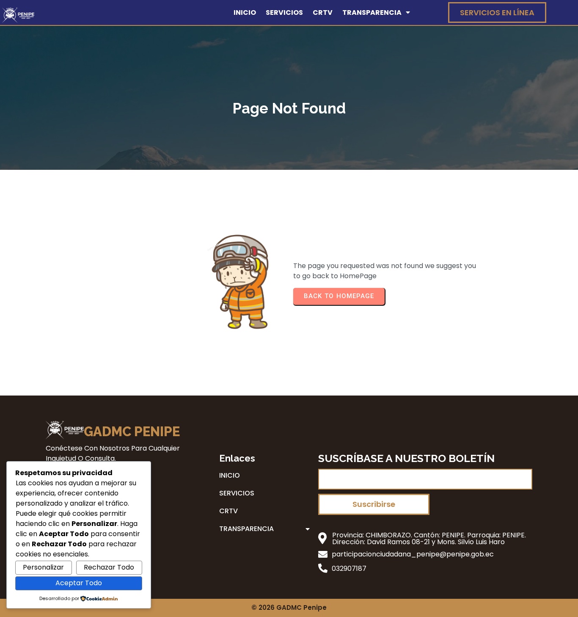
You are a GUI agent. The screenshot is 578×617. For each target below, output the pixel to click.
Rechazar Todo (109, 567)
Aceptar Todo (78, 583)
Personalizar (43, 567)
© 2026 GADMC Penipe (289, 607)
